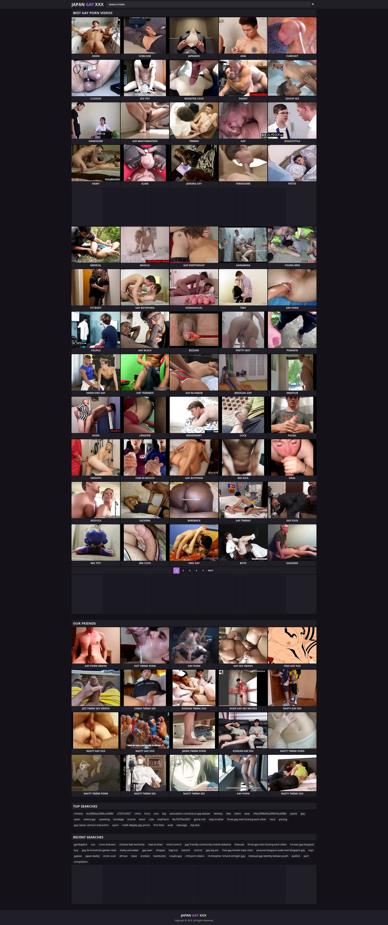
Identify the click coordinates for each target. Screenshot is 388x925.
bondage (118, 819)
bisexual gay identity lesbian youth (268, 856)
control (198, 850)
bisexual (239, 844)
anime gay (89, 819)
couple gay (175, 856)
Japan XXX (88, 4)
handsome (159, 856)
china (138, 813)
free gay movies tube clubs (237, 850)
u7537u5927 (124, 813)
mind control (173, 844)
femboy (218, 813)
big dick (195, 825)
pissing (283, 819)
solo (156, 813)
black (142, 819)
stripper (160, 850)
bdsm (237, 813)
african (123, 856)
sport (115, 825)
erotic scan (109, 856)
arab (170, 825)
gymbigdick (80, 844)
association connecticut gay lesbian (190, 813)
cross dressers (107, 844)
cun (93, 844)
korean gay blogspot (302, 844)
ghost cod (199, 819)
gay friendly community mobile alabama (208, 844)
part (306, 856)
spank (293, 813)
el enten (145, 856)
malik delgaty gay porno (136, 825)
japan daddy (92, 856)
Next (210, 570)
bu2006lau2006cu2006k (99, 813)
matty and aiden (129, 850)
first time (159, 825)
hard (272, 819)
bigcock (173, 850)
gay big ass (212, 850)
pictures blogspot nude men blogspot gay (281, 850)
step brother (216, 819)
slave (134, 856)
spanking (104, 819)
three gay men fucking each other (246, 819)
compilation (81, 861)
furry (147, 813)
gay (303, 813)
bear (247, 813)
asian (77, 819)
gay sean (147, 850)
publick (296, 856)
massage (182, 825)
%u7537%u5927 (181, 819)
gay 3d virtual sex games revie (99, 850)
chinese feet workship (132, 844)
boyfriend (163, 819)
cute (151, 819)
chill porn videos (194, 856)
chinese (78, 813)
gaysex (78, 856)
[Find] (313, 4)
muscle (131, 819)
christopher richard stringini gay (226, 856)
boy (76, 850)
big (164, 813)
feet (228, 813)
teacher (185, 850)
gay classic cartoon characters (91, 825)
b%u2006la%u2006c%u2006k (270, 813)
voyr (310, 850)
